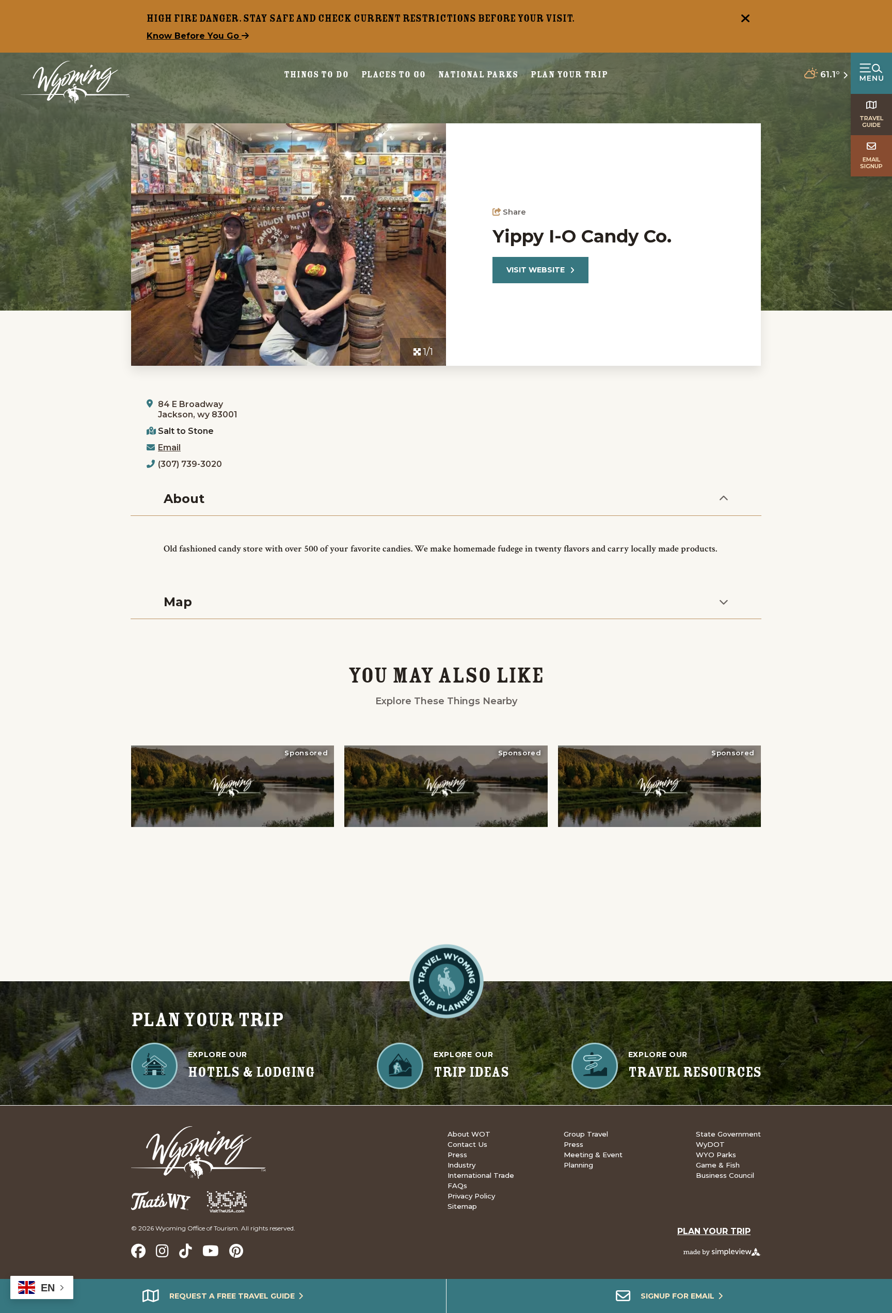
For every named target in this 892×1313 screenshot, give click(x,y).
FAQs (457, 1185)
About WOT (469, 1134)
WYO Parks (716, 1154)
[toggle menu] (871, 73)
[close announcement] (745, 19)
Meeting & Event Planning (593, 1159)
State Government (728, 1134)
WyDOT (710, 1144)
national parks (478, 74)
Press (457, 1154)
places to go (393, 74)
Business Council (725, 1175)
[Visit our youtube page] (210, 1251)
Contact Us (467, 1144)
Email (169, 447)
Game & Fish (718, 1165)
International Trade (481, 1175)
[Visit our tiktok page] (185, 1251)
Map (178, 601)
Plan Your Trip (569, 74)
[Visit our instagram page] (162, 1251)
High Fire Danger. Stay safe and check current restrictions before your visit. (361, 18)
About (184, 498)
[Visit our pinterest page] (236, 1251)
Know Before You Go (194, 36)
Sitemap (462, 1206)
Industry (461, 1165)
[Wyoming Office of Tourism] (75, 82)
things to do (316, 74)
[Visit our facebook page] (138, 1251)
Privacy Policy (471, 1196)
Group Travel (586, 1134)
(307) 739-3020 (190, 464)
